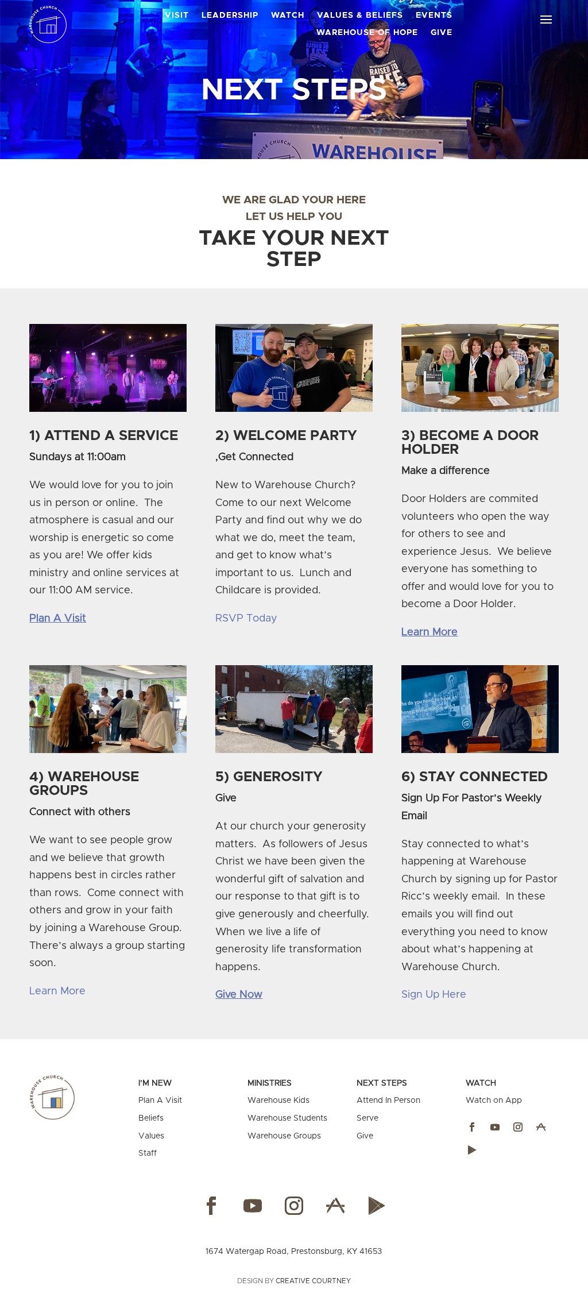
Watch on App (494, 1101)
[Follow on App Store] (541, 1127)
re (80, 991)
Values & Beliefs (360, 15)
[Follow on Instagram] (518, 1127)
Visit (177, 15)
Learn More (429, 632)
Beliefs (151, 1118)
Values (151, 1136)
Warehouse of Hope (367, 33)
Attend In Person (388, 1101)
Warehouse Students (287, 1118)
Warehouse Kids (278, 1101)
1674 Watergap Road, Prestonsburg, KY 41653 (294, 1252)
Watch (287, 15)
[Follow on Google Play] (472, 1150)
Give (441, 33)
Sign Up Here (433, 995)
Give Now (238, 995)
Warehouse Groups (284, 1136)
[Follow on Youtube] (495, 1127)
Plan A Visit (57, 618)
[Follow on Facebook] (472, 1127)
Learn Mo (52, 991)
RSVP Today (246, 618)
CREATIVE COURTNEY (313, 1280)
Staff (147, 1153)
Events (434, 15)
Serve (367, 1118)
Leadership (230, 15)
